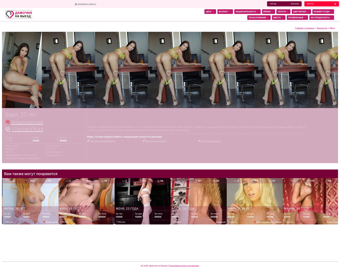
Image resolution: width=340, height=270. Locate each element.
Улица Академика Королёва (269, 222)
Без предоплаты (320, 17)
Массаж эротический (156, 141)
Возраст (223, 11)
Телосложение (257, 17)
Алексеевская (27, 122)
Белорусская (52, 222)
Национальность (246, 11)
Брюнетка (322, 28)
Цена (208, 11)
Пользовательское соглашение (184, 265)
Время (266, 11)
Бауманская (332, 222)
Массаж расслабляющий (102, 141)
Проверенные (295, 17)
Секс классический (210, 141)
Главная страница (304, 28)
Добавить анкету (86, 4)
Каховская (221, 222)
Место (277, 17)
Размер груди (321, 11)
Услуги (282, 11)
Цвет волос (299, 11)
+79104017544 (27, 129)
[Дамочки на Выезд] (18, 14)
